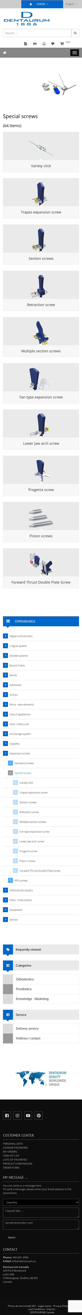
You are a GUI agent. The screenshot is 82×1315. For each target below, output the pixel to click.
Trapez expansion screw (41, 212)
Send (11, 1237)
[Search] (75, 33)
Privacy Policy (60, 1306)
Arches (14, 695)
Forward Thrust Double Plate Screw (41, 582)
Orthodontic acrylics (21, 890)
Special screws (23, 773)
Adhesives (15, 685)
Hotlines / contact (28, 1038)
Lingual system (18, 646)
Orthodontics (25, 979)
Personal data (13, 1143)
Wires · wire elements (22, 704)
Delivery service (27, 1028)
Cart (68, 42)
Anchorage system (20, 734)
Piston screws (41, 536)
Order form (11, 1167)
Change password (15, 1147)
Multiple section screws (41, 351)
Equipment (16, 910)
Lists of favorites (15, 1159)
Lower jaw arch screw (41, 443)
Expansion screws (20, 753)
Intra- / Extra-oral (19, 724)
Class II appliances (20, 714)
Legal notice (44, 1306)
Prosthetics (24, 989)
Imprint (51, 1309)
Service (14, 919)
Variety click (41, 165)
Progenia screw (41, 489)
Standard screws (24, 763)
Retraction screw (41, 304)
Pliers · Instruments (21, 900)
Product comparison (17, 1163)
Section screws (41, 258)
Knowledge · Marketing (32, 999)
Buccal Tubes (17, 665)
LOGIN (41, 4)
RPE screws (21, 880)
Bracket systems (19, 655)
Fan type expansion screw (41, 397)
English (69, 4)
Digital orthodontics (21, 636)
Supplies (15, 743)
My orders (10, 1151)
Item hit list (11, 1155)
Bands (13, 675)
